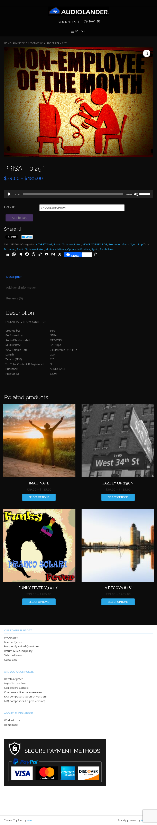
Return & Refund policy (18, 651)
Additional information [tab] (21, 287)
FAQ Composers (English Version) (24, 701)
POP (104, 244)
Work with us (12, 720)
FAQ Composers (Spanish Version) (25, 696)
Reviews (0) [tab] (14, 298)
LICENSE (9, 207)
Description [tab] (14, 276)
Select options (39, 497)
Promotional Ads (40, 43)
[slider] (145, 194)
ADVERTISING (20, 43)
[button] (146, 53)
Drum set (9, 249)
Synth (95, 249)
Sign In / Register (69, 22)
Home (7, 43)
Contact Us (10, 659)
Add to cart (19, 217)
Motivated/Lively (56, 249)
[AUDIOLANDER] (78, 11)
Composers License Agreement (23, 692)
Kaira (30, 820)
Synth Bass (107, 249)
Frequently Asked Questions (21, 646)
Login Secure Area (15, 683)
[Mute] (136, 194)
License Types (13, 642)
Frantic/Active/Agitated (67, 244)
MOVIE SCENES (92, 244)
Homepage (11, 725)
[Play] (9, 194)
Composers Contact (16, 688)
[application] (78, 194)
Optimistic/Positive (78, 249)
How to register (13, 679)
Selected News (13, 655)
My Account (11, 637)
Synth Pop (136, 244)
